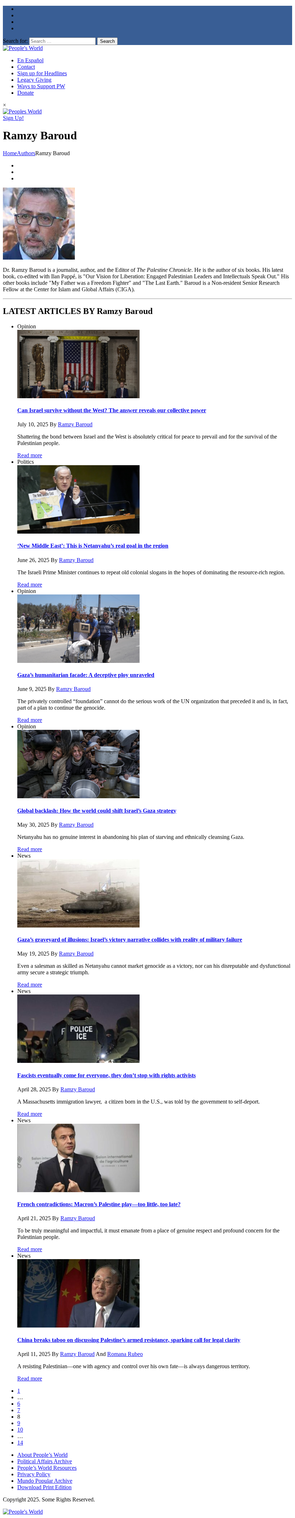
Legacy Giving (34, 80)
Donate (25, 93)
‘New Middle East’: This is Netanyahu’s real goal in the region (92, 546)
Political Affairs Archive (44, 1461)
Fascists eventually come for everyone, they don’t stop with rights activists (106, 1075)
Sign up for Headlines (42, 73)
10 (20, 1430)
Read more (29, 455)
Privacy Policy (33, 1474)
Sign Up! (13, 118)
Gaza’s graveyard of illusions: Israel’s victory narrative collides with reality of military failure (129, 940)
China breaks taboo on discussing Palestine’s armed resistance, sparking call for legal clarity (128, 1340)
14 (20, 1443)
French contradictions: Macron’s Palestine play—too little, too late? (99, 1204)
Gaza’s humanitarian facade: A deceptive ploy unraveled (85, 675)
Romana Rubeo (125, 1354)
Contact (26, 67)
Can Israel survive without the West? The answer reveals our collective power (111, 410)
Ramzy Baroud (75, 424)
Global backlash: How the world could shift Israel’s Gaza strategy (96, 811)
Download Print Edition (44, 1487)
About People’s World (42, 1455)
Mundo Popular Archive (44, 1481)
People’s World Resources (47, 1468)
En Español (30, 60)
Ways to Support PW (41, 86)
